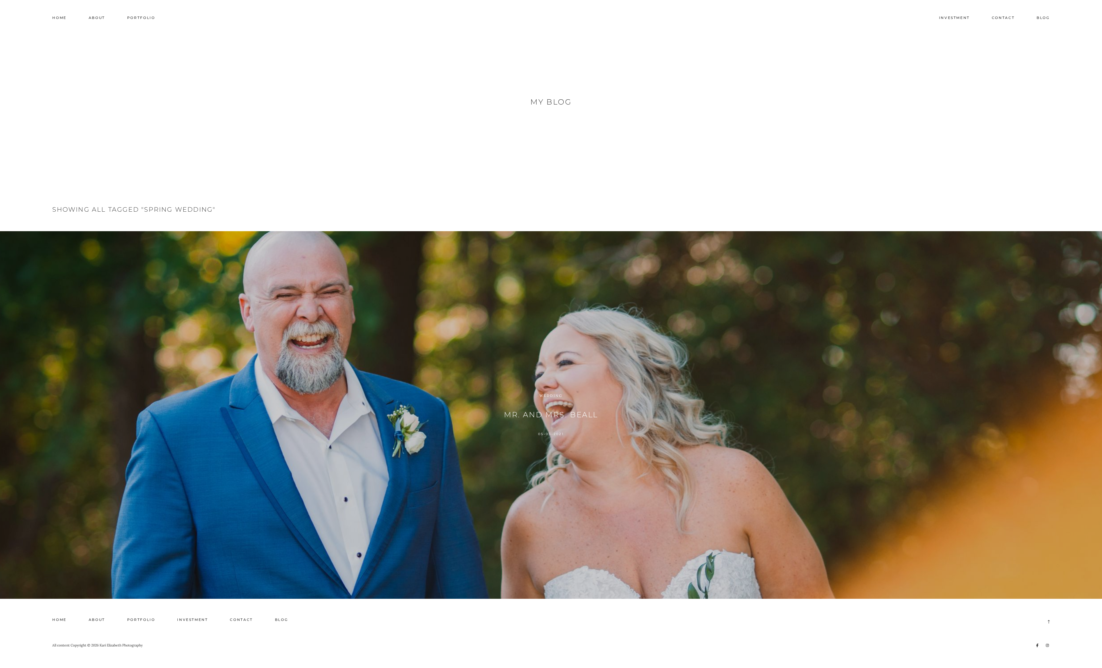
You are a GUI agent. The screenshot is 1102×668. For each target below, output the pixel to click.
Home (59, 18)
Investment (954, 18)
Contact (1003, 18)
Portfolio (141, 18)
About (97, 18)
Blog (1043, 18)
